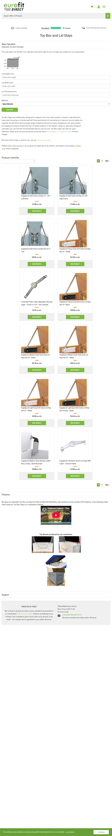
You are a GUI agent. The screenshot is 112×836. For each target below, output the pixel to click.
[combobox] (53, 16)
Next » (107, 161)
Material (5, 100)
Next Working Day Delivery (96, 27)
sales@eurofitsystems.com (72, 614)
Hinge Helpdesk (21, 28)
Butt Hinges (51, 131)
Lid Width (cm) (7, 82)
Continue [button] (101, 832)
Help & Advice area (24, 614)
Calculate (9, 110)
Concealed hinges (64, 131)
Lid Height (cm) (8, 74)
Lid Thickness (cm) (9, 91)
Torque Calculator (44, 140)
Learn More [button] (70, 832)
